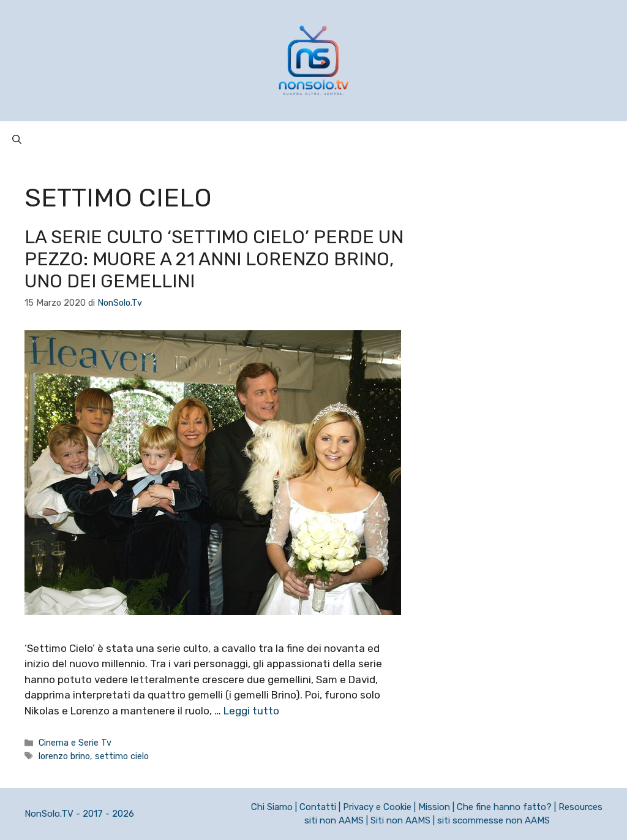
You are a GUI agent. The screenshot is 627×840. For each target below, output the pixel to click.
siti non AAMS (334, 820)
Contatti (317, 806)
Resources (580, 806)
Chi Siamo (272, 806)
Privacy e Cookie (377, 806)
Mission (434, 806)
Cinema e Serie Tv (75, 742)
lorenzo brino (64, 756)
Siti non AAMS (400, 820)
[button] (17, 139)
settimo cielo (122, 756)
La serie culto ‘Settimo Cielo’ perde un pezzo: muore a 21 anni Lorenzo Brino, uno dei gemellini (214, 259)
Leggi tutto (251, 711)
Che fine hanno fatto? (504, 806)
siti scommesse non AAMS (493, 820)
